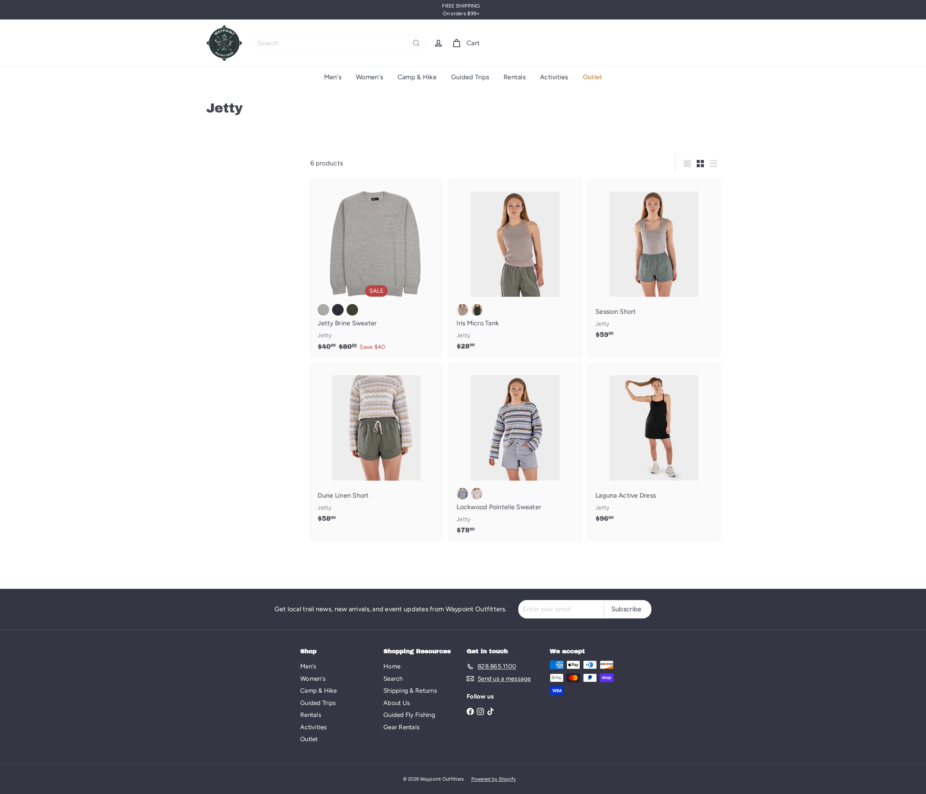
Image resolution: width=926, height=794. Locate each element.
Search (393, 678)
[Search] (416, 43)
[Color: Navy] (338, 310)
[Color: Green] (477, 310)
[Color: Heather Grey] (323, 310)
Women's (369, 77)
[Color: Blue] (462, 493)
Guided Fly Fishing (409, 714)
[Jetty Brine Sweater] (376, 268)
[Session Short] (654, 262)
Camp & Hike (417, 77)
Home (391, 666)
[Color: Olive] (352, 310)
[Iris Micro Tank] (515, 268)
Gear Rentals (401, 727)
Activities (554, 77)
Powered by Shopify (493, 779)
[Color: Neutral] (477, 493)
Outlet (592, 77)
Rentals (515, 77)
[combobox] (339, 43)
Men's (332, 77)
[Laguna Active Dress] (654, 446)
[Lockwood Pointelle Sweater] (515, 452)
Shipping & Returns (410, 690)
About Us (396, 702)
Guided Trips (470, 77)
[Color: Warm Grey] (462, 310)
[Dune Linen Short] (376, 446)
